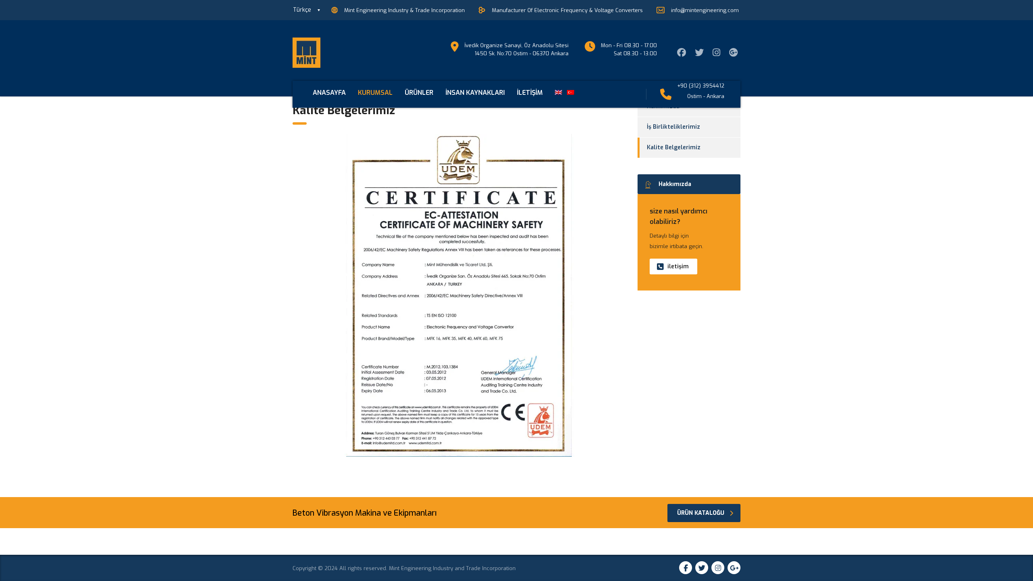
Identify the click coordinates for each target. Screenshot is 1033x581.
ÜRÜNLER (419, 92)
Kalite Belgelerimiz (674, 147)
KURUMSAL (375, 92)
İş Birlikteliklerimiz (673, 127)
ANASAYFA (329, 92)
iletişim (678, 266)
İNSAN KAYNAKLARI (475, 92)
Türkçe (302, 10)
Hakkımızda (675, 184)
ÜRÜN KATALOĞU (700, 513)
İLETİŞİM (530, 92)
